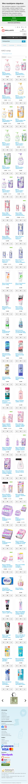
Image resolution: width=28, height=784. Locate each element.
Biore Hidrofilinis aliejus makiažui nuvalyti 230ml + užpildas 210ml (20, 449)
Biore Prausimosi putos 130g (7, 284)
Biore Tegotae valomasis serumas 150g (6, 636)
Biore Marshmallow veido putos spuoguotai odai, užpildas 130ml (7, 168)
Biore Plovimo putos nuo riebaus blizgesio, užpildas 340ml (21, 261)
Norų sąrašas (4, 742)
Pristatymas (4, 715)
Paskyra (3, 739)
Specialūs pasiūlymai (5, 734)
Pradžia (4, 45)
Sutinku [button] (14, 17)
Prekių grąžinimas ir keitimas (7, 724)
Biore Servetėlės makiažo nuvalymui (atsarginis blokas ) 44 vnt (20, 567)
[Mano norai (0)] (21, 27)
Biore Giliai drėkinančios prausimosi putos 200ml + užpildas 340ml (21, 215)
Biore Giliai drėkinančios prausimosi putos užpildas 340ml (7, 238)
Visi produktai (4, 732)
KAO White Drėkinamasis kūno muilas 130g (7, 589)
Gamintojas (11, 45)
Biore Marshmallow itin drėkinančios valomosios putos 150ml (20, 98)
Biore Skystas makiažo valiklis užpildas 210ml (20, 425)
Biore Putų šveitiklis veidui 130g (6, 308)
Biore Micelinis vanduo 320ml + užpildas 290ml (6, 495)
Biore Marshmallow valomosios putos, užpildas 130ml (20, 192)
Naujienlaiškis (4, 743)
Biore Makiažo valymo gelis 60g (7, 612)
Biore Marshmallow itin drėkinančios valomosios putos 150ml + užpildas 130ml (7, 122)
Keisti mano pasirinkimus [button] (14, 22)
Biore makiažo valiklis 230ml (20, 401)
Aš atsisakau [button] (14, 20)
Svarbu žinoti (4, 713)
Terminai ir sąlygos (5, 719)
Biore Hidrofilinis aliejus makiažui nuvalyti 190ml (20, 613)
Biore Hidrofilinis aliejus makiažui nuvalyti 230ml (7, 448)
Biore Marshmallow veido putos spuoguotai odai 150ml (7, 145)
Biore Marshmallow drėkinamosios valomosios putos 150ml (6, 75)
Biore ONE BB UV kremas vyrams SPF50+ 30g (20, 636)
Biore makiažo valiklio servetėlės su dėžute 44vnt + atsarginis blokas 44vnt (7, 567)
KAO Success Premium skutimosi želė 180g (6, 402)
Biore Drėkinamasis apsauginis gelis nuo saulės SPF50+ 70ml (20, 684)
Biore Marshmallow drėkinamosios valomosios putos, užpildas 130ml (6, 98)
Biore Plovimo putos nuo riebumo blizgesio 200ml (20, 238)
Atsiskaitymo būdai (5, 716)
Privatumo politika (5, 717)
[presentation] (2, 701)
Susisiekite (3, 723)
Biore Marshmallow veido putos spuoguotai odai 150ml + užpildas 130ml (20, 145)
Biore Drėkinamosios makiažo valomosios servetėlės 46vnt (7, 520)
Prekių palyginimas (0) (7, 53)
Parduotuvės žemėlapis (6, 735)
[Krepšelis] (25, 27)
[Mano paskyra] (19, 27)
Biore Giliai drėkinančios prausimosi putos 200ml (7, 214)
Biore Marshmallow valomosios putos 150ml (19, 167)
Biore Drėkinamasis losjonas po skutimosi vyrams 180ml (7, 332)
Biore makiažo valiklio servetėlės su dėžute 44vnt (21, 542)
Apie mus (3, 712)
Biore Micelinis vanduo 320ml (20, 471)
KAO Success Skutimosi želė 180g (6, 355)
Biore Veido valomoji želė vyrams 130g (19, 308)
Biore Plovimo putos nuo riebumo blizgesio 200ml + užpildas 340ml (7, 262)
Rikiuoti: (4, 57)
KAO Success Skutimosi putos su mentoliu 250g (21, 331)
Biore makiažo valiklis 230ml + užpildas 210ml (6, 425)
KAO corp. (19, 45)
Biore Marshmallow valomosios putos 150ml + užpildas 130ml (6, 192)
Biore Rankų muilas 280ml (19, 588)
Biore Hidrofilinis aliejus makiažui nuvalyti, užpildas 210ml (7, 472)
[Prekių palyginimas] (23, 27)
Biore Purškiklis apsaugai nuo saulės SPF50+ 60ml (20, 660)
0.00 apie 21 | (14, 37)
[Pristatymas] (17, 27)
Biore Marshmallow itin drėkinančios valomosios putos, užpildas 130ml (20, 122)
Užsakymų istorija (5, 740)
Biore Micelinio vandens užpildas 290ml (21, 495)
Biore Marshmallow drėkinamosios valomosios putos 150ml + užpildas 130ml (20, 75)
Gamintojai (3, 731)
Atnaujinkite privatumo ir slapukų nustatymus (11, 782)
